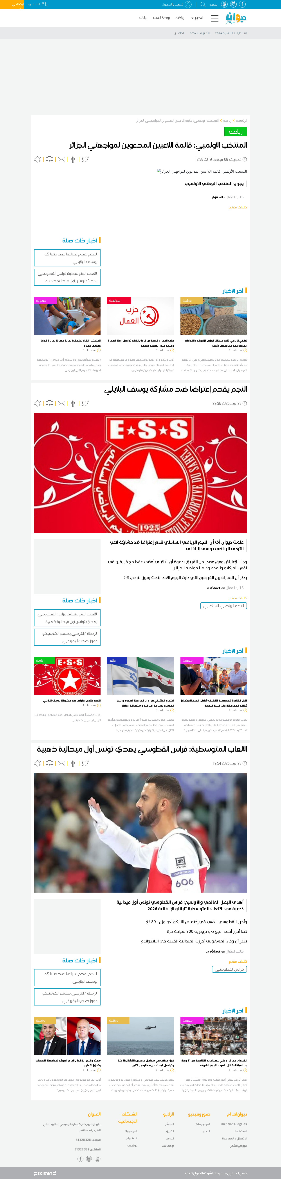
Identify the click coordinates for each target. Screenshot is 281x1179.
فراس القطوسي (229, 969)
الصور (206, 1131)
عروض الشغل (238, 1145)
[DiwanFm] (236, 18)
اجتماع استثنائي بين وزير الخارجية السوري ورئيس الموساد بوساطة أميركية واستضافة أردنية (145, 703)
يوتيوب (132, 1145)
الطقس (179, 33)
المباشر (169, 1124)
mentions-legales (234, 1124)
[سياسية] (140, 315)
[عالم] (140, 675)
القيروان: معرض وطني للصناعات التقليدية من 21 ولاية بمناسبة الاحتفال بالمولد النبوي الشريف (214, 1063)
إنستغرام (131, 1138)
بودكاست (161, 17)
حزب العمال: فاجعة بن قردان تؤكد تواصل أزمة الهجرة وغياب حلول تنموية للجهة (141, 343)
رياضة (179, 17)
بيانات (143, 17)
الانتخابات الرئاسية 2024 (231, 33)
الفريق (170, 1131)
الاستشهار (240, 1131)
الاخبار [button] (199, 17)
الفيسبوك (130, 1131)
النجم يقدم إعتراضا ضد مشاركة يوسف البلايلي (72, 700)
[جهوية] (67, 315)
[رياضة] (67, 675)
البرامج (170, 1138)
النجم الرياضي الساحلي (223, 606)
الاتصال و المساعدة (234, 1138)
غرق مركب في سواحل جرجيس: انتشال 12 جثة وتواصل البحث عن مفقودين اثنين (146, 1063)
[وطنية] (213, 315)
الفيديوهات (203, 1124)
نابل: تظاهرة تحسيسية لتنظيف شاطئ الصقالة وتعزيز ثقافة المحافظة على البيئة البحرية (214, 703)
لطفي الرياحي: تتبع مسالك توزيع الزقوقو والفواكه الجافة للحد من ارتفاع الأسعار (216, 343)
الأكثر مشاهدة (200, 33)
